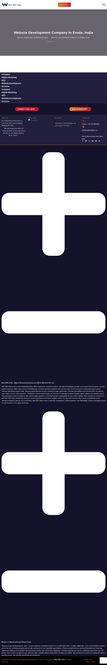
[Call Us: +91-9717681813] (83, 120)
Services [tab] (5, 86)
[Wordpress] (99, 141)
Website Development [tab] (11, 83)
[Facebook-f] (82, 141)
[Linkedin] (86, 141)
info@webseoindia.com (90, 130)
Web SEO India (59, 659)
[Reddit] (96, 141)
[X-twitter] (89, 141)
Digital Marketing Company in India (32, 37)
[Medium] (93, 141)
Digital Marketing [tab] (9, 77)
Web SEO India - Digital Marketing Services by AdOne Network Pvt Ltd (28, 383)
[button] (53, 264)
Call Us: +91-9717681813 (90, 124)
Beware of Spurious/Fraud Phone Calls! (16, 642)
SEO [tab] (4, 80)
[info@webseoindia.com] (83, 126)
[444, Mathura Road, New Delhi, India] (83, 133)
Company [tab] (6, 74)
